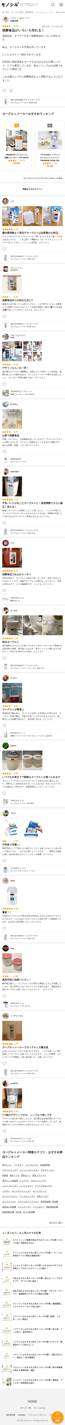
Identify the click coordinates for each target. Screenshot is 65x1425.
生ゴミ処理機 (29, 1212)
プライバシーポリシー (38, 1415)
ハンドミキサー (26, 1186)
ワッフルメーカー (27, 1196)
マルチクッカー (47, 1170)
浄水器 (18, 1212)
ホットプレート (40, 1191)
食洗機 (55, 1201)
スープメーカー (9, 1201)
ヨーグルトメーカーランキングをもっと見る (43, 178)
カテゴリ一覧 (25, 1408)
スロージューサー (39, 1181)
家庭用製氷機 (8, 1212)
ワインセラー (39, 1207)
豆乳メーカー (43, 1196)
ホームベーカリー (10, 1196)
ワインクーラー (24, 1207)
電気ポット (26, 1175)
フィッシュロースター (29, 1170)
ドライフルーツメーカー (28, 1201)
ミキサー (6, 1191)
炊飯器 (5, 1175)
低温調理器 (45, 1165)
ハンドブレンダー (10, 1186)
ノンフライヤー (32, 1165)
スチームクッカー (10, 1170)
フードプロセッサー (43, 1186)
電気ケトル (15, 1175)
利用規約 (22, 1415)
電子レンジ (7, 1165)
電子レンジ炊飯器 (10, 1181)
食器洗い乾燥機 (9, 1207)
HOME (32, 1401)
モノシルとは (39, 1408)
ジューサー (24, 1181)
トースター (18, 1165)
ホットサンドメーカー (21, 1191)
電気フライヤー (39, 1175)
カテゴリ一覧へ (56, 1222)
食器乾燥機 (45, 1201)
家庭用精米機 (52, 1207)
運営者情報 (10, 1415)
